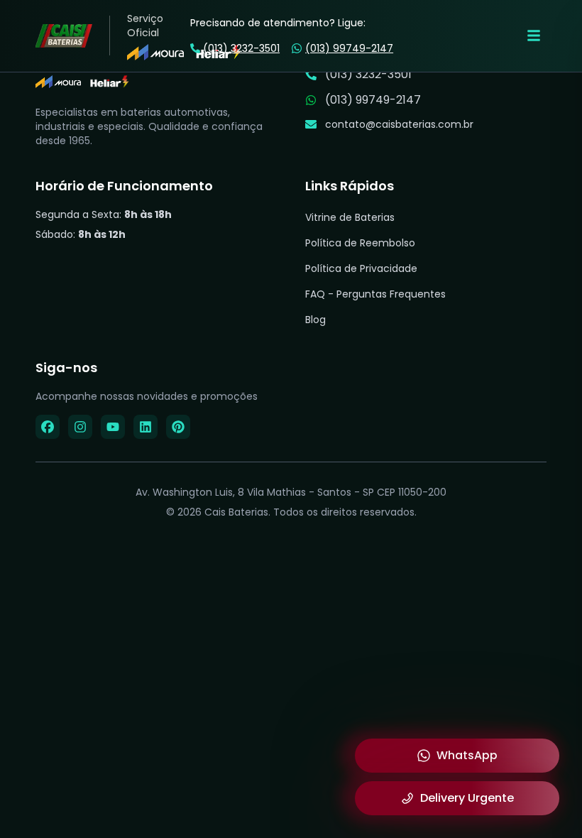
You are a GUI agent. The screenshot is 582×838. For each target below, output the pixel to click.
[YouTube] (113, 427)
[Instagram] (80, 427)
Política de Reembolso (360, 243)
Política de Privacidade (361, 268)
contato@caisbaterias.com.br (399, 124)
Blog (315, 319)
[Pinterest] (178, 427)
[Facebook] (47, 427)
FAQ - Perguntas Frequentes (375, 294)
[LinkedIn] (145, 427)
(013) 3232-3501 (241, 48)
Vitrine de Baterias (350, 217)
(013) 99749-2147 (349, 48)
